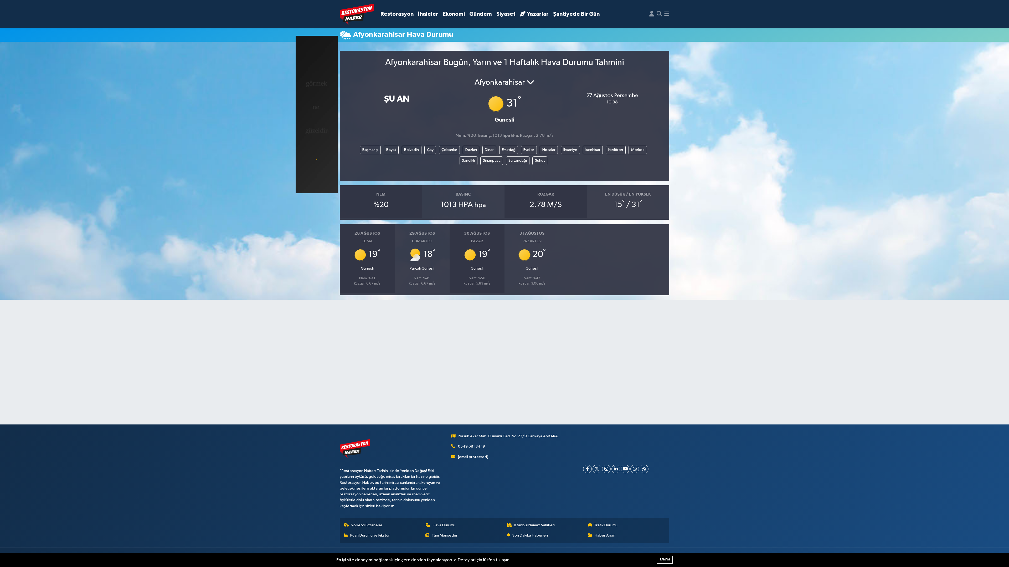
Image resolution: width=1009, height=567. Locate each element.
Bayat (391, 150)
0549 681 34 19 (471, 446)
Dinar (489, 150)
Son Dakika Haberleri (530, 535)
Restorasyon (397, 14)
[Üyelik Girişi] (651, 14)
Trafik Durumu (605, 525)
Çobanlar (449, 150)
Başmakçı (370, 150)
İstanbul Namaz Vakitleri (534, 525)
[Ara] (659, 14)
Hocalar (548, 150)
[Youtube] (625, 469)
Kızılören (615, 150)
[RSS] (644, 469)
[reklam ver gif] (317, 114)
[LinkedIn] (615, 469)
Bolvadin (411, 150)
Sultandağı (517, 160)
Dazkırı (471, 150)
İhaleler (428, 14)
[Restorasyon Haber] (357, 14)
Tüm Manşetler (444, 535)
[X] (597, 469)
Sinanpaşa (492, 160)
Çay (430, 150)
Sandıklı (468, 160)
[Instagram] (606, 469)
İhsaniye (570, 150)
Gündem (480, 14)
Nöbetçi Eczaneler (366, 525)
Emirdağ (509, 150)
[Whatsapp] (634, 469)
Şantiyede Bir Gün (576, 14)
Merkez (638, 150)
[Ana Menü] (666, 14)
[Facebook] (587, 469)
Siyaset (506, 14)
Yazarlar (538, 14)
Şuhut (540, 160)
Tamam (665, 559)
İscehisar (592, 150)
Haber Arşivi (605, 535)
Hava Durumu (444, 525)
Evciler (528, 150)
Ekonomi (454, 14)
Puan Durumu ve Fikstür (370, 535)
